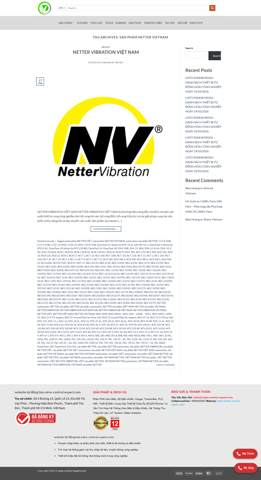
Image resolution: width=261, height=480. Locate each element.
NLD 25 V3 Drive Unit (161, 317)
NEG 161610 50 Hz (87, 273)
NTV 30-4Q (120, 332)
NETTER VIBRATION (48, 310)
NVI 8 (91, 335)
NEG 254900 (73, 284)
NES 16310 (81, 299)
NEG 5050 (67, 292)
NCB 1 (60, 252)
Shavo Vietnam (213, 219)
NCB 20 (86, 252)
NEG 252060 (109, 281)
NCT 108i (111, 255)
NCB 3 (94, 252)
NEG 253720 (44, 284)
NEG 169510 (64, 281)
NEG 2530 (151, 281)
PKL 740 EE (115, 342)
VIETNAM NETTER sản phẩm (153, 361)
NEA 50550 (113, 266)
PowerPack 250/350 (65, 346)
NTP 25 (115, 324)
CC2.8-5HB (165, 241)
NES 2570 (42, 302)
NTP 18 (106, 324)
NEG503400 (141, 295)
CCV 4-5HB (43, 244)
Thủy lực (96, 22)
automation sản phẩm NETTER (141, 241)
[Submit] (212, 8)
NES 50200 (110, 302)
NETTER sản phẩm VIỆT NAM (118, 306)
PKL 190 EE (88, 339)
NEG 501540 (68, 288)
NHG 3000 (101, 313)
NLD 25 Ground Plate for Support (119, 317)
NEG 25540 (87, 284)
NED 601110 (72, 270)
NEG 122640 (154, 270)
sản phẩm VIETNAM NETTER (109, 357)
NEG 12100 (112, 270)
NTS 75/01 (76, 332)
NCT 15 (141, 255)
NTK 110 (42, 321)
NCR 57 (73, 255)
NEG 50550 (80, 292)
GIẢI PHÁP (135, 22)
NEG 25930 (157, 284)
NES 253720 (149, 299)
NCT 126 (131, 255)
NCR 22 (56, 255)
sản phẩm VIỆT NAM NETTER (152, 353)
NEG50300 (127, 295)
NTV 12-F (97, 332)
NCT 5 (89, 259)
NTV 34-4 (144, 332)
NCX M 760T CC (76, 262)
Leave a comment (165, 364)
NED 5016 (165, 266)
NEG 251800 (94, 281)
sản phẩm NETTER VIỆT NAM (106, 350)
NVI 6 (84, 335)
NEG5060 (42, 299)
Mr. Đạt (119, 62)
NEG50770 (55, 299)
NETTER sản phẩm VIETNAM (150, 306)
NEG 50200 (109, 288)
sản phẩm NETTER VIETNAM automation (86, 353)
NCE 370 (140, 252)
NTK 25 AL (96, 321)
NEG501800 (58, 295)
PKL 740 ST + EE (144, 342)
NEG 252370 (138, 281)
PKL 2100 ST (145, 339)
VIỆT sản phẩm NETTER (91, 361)
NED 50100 (152, 266)
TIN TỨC (170, 22)
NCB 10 (69, 252)
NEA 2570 (144, 262)
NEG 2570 (115, 284)
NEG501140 (150, 292)
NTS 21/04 (79, 328)
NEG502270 (113, 295)
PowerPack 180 (45, 346)
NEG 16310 (90, 277)
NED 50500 (57, 270)
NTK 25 (85, 321)
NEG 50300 (153, 288)
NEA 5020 (50, 266)
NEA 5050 (100, 266)
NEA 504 (89, 266)
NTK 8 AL (59, 324)
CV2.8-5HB (90, 244)
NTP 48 (133, 324)
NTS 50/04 (159, 328)
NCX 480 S (142, 259)
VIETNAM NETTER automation (121, 361)
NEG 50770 (121, 292)
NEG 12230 (139, 270)
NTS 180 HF (52, 328)
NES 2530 (136, 299)
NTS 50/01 (146, 328)
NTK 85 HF (71, 324)
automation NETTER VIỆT (78, 241)
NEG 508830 (136, 292)
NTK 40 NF (146, 321)
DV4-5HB (123, 248)
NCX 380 (108, 259)
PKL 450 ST (47, 342)
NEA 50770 (139, 266)
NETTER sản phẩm (59, 306)
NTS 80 (87, 332)
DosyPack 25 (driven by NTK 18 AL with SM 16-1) (123, 244)
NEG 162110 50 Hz (144, 273)
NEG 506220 (107, 292)
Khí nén (82, 22)
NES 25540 (163, 299)
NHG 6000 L (158, 313)
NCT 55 (98, 259)
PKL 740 (103, 342)
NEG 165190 (133, 277)
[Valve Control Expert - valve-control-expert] (44, 8)
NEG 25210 (123, 281)
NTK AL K (95, 324)
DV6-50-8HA (49, 252)
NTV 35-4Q (157, 332)
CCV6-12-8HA (58, 244)
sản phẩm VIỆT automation (122, 353)
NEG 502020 (124, 288)
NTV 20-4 (108, 332)
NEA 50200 (64, 266)
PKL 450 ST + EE (63, 342)
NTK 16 (63, 321)
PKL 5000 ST (91, 342)
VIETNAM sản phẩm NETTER (86, 364)
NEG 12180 (125, 270)
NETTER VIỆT (44, 313)
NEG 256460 (102, 284)
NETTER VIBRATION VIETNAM (149, 310)
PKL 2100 (132, 339)
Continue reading (105, 229)
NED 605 (100, 270)
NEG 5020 (96, 288)
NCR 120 (46, 255)
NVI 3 (70, 335)
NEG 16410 (103, 277)
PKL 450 (157, 339)
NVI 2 (63, 335)
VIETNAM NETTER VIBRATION (53, 364)
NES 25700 (55, 302)
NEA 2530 (105, 262)
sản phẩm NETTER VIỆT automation (71, 350)
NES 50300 (124, 302)
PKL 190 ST (101, 339)
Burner (121, 22)
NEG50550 (167, 295)
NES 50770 (150, 302)
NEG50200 (85, 295)
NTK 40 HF (133, 321)
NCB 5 (102, 252)
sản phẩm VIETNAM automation (76, 357)
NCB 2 (77, 252)
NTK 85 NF (83, 324)
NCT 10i (121, 255)
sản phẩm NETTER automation (113, 346)
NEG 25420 (58, 284)
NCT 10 (90, 255)
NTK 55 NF (47, 324)
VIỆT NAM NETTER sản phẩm (140, 357)
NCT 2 (150, 255)
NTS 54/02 (50, 332)
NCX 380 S (119, 259)
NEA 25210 (92, 262)
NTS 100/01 (144, 324)
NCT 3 (65, 259)
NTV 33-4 (133, 332)
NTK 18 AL (74, 321)
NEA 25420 (118, 262)
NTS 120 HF (158, 324)
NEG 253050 (165, 281)
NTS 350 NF (133, 328)
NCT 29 (47, 259)
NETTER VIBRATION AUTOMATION (79, 310)
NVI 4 (77, 335)
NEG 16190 (127, 273)
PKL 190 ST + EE (117, 339)
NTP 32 (124, 324)
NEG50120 (165, 292)
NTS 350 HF (119, 328)
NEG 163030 (76, 277)
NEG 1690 (50, 281)
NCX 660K (46, 262)
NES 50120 (83, 302)
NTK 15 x (53, 321)
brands (106, 47)
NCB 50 (111, 252)
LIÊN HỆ (182, 22)
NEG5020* (72, 295)
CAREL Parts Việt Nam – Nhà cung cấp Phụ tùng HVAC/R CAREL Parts (203, 206)
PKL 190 (76, 339)
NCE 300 (130, 252)
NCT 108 (100, 255)
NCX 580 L (155, 259)
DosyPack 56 (95, 248)
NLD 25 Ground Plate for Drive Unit (83, 317)
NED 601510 (87, 270)
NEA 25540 (131, 262)
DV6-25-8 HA (152, 248)
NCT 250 (159, 255)
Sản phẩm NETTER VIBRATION (146, 346)
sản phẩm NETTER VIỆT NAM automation (145, 350)
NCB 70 (120, 252)
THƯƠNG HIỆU (153, 22)
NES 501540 (96, 302)
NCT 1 (81, 255)
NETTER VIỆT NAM (63, 313)
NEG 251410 (79, 281)
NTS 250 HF (92, 328)
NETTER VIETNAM (85, 313)
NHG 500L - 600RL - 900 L (137, 313)
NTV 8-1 (44, 335)
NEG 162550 (48, 277)
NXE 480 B (134, 335)
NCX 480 (131, 259)
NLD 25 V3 (143, 317)
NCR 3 (64, 255)
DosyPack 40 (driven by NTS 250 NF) (68, 248)
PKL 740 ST (129, 342)
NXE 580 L (146, 335)
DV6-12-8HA (136, 248)
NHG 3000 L (115, 313)
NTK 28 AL (108, 321)
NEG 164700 (118, 277)
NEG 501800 (83, 288)
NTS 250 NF (106, 328)
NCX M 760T (60, 262)
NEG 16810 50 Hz (151, 277)
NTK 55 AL (159, 321)
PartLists (196, 22)
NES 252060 (109, 299)
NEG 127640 (54, 273)
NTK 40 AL (121, 321)
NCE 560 (162, 252)
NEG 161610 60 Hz (109, 273)
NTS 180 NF (66, 328)
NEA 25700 (157, 262)
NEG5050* (154, 295)
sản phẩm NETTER (86, 346)
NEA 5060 (126, 266)
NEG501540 (44, 295)
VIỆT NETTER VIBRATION (64, 361)
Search (189, 48)
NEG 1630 (61, 277)
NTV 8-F (54, 335)
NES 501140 (69, 302)
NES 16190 (68, 299)
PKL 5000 (78, 342)
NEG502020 (98, 295)
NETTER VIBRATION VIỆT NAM (106, 52)
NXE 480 (122, 335)
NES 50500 (137, 302)
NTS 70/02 (63, 332)
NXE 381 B (111, 335)
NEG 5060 (93, 292)
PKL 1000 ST (51, 339)
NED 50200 (43, 270)
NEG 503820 (54, 292)
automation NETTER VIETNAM (109, 241)
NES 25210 (124, 299)
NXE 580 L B (159, 335)
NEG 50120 (53, 288)
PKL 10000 (64, 339)
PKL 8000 (159, 342)
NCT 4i (81, 259)
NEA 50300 (77, 266)
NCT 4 (73, 259)
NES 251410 (95, 299)
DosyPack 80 (110, 248)
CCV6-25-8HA (75, 244)
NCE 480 (151, 252)
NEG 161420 (69, 273)
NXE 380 (100, 335)
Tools (109, 22)
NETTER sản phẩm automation (86, 306)
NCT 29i (56, 259)
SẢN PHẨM (65, 22)
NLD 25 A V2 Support (52, 317)
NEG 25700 (128, 284)
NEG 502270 (139, 288)
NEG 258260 (143, 284)
